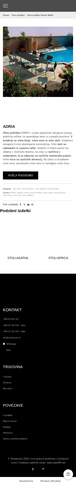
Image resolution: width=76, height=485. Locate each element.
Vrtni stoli (16, 189)
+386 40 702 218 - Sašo (14, 325)
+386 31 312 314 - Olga (14, 331)
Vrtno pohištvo (18, 15)
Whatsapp (11, 344)
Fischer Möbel (36, 193)
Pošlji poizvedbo (20, 175)
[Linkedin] (43, 469)
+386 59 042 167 (11, 319)
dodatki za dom (23, 193)
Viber (8, 350)
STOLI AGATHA (17, 258)
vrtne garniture (59, 193)
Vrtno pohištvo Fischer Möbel (40, 15)
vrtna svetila (48, 193)
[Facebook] (33, 469)
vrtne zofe (17, 195)
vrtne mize (7, 195)
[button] (8, 63)
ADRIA (13, 193)
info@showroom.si (11, 337)
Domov (6, 15)
